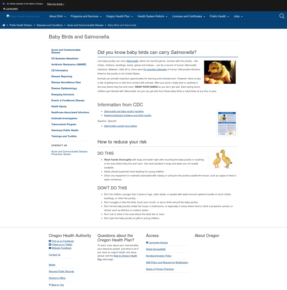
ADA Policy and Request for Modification (167, 262)
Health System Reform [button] (153, 16)
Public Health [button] (220, 16)
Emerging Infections (62, 94)
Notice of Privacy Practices (160, 269)
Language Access (158, 242)
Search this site (42, 29)
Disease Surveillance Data (66, 82)
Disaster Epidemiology (64, 88)
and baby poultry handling (124, 111)
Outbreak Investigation (64, 118)
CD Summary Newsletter (64, 58)
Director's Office (57, 278)
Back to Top (57, 284)
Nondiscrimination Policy (159, 255)
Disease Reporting (61, 76)
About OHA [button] (58, 16)
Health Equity (59, 106)
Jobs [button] (238, 16)
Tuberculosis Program (63, 124)
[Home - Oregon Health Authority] (3, 25)
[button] (10, 8)
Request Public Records (61, 271)
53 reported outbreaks (155, 69)
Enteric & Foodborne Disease (68, 100)
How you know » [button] (55, 3)
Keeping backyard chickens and (121, 115)
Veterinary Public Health (64, 130)
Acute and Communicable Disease (85, 25)
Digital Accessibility (156, 249)
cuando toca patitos (120, 126)
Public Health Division (21, 25)
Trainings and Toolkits (64, 136)
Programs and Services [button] (86, 16)
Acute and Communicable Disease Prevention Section (69, 153)
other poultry (144, 115)
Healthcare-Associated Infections (70, 112)
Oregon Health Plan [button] (120, 16)
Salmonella (132, 61)
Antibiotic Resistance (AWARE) (68, 64)
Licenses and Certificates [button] (189, 16)
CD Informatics (59, 70)
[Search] (282, 16)
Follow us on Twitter (61, 244)
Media (52, 264)
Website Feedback (61, 248)
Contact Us (54, 254)
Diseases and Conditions (50, 25)
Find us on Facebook (62, 241)
